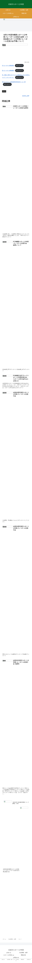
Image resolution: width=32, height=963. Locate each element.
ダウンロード (19, 65)
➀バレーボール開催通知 (8, 65)
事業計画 (23, 955)
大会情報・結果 (23, 952)
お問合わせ (16, 957)
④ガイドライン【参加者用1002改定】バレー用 (14, 82)
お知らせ (8, 952)
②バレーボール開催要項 (8, 70)
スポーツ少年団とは (8, 955)
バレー (4, 91)
